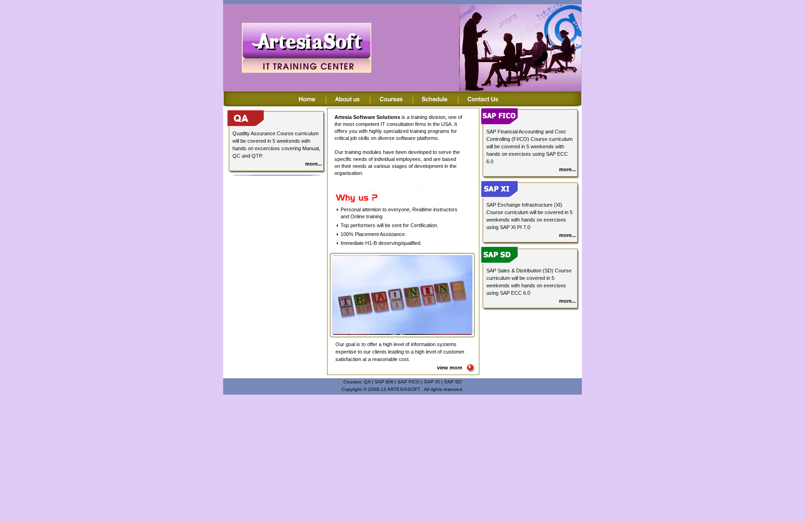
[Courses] (391, 104)
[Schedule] (435, 104)
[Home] (307, 104)
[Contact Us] (482, 104)
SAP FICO (408, 381)
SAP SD (453, 381)
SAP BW (384, 381)
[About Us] (348, 104)
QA (367, 381)
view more (449, 367)
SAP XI (432, 381)
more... (313, 164)
